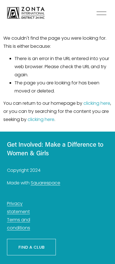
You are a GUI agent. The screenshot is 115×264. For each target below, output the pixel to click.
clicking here (96, 103)
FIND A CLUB (31, 247)
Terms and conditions (18, 224)
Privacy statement (18, 207)
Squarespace (45, 183)
